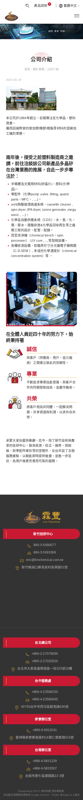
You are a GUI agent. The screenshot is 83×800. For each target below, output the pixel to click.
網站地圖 (46, 791)
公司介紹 (52, 69)
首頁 (27, 69)
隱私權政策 (58, 791)
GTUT (36, 791)
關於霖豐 (38, 69)
